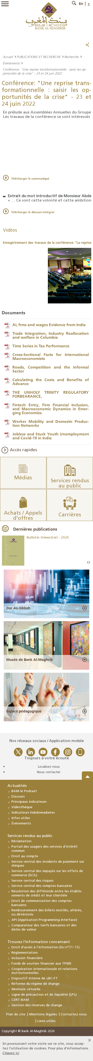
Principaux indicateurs (29, 802)
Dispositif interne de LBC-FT (34, 978)
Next (89, 562)
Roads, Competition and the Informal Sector (50, 369)
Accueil (8, 57)
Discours (18, 797)
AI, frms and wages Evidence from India (49, 325)
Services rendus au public (30, 836)
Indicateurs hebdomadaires (33, 813)
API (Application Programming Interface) (44, 920)
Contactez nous (74, 1014)
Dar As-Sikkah (18, 608)
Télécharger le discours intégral (32, 212)
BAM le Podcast (24, 791)
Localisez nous (49, 766)
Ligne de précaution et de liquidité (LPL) (44, 995)
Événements (11, 63)
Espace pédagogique (23, 711)
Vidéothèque (21, 807)
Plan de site (15, 1014)
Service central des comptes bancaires (41, 886)
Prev (88, 562)
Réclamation (21, 841)
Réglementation (24, 953)
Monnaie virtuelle (25, 989)
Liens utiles (46, 1021)
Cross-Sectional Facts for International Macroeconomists (50, 356)
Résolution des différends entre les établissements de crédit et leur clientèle (47, 893)
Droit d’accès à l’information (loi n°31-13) (45, 947)
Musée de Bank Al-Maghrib (29, 659)
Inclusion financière (27, 958)
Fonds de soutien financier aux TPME (41, 964)
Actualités (17, 786)
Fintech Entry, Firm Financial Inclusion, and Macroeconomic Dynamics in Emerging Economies (50, 409)
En (81, 3)
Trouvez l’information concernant (38, 942)
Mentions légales (43, 1014)
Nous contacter (49, 772)
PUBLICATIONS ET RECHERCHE (39, 57)
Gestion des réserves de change (36, 1005)
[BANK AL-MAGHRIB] (46, 15)
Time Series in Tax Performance (40, 346)
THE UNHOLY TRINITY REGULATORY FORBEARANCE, (50, 394)
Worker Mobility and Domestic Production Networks (50, 423)
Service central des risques (32, 881)
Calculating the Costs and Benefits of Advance (50, 382)
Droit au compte (24, 856)
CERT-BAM (20, 1000)
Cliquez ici (10, 1053)
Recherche (71, 57)
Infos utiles (20, 818)
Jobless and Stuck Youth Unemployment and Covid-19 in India (50, 436)
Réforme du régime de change (35, 984)
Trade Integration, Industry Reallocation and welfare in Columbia (50, 335)
